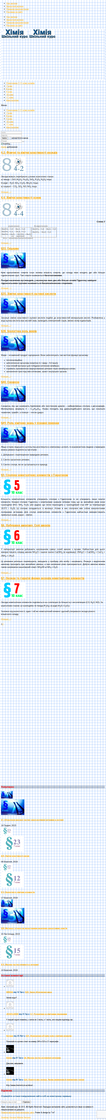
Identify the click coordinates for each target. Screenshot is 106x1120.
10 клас (9, 94)
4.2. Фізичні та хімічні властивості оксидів (29, 152)
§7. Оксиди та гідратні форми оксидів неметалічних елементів (42, 578)
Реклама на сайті (14, 12)
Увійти (4, 138)
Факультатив (12, 100)
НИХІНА (9, 992)
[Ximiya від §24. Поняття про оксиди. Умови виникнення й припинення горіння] (10, 1074)
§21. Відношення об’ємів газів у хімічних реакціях (48, 1036)
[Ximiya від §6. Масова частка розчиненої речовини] (10, 1052)
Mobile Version (24, 1117)
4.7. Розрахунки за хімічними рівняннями (48, 1014)
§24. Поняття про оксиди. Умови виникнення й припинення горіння (54, 1079)
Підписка (26, 1102)
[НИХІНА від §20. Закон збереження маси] (10, 986)
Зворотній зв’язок (15, 6)
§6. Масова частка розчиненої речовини (42, 1058)
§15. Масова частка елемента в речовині (20, 964)
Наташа (9, 1036)
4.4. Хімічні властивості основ (21, 197)
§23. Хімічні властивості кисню (15, 856)
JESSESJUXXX (12, 1014)
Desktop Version (8, 1117)
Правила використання (17, 9)
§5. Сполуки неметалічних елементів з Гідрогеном (34, 475)
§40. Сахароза (10, 382)
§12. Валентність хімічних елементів (18, 892)
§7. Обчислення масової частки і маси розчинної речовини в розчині (32, 820)
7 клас (9, 86)
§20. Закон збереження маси (38, 992)
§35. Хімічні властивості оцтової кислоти (28, 294)
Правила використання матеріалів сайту (17, 1112)
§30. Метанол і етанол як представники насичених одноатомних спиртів (34, 928)
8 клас (9, 89)
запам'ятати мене (19, 138)
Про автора (11, 3)
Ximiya (9, 1058)
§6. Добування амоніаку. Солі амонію (25, 525)
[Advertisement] (53, 61)
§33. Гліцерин (10, 248)
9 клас (9, 92)
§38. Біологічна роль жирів (19, 331)
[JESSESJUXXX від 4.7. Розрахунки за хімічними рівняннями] (10, 1008)
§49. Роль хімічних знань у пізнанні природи (30, 423)
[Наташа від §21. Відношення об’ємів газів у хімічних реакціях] (10, 1030)
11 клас (9, 97)
